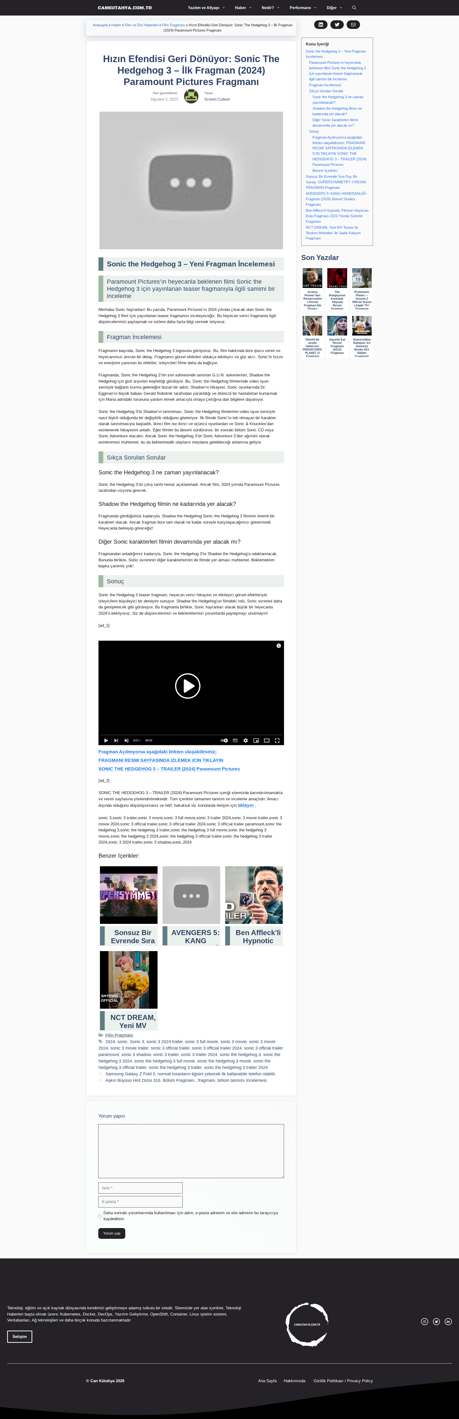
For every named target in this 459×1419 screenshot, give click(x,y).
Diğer (332, 8)
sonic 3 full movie (201, 1041)
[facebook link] (448, 1321)
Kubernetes (70, 1314)
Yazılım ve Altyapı (203, 8)
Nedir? (268, 8)
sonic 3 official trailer (170, 1048)
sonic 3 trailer (166, 1054)
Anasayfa (100, 25)
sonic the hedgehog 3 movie (224, 1061)
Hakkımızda (294, 1381)
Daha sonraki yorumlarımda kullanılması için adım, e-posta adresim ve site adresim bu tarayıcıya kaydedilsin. (191, 1216)
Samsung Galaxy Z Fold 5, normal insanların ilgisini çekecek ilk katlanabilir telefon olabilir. (190, 1074)
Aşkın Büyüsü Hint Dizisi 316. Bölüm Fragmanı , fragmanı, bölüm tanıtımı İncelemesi (186, 1080)
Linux (194, 1314)
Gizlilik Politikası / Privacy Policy (342, 1381)
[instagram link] (424, 1321)
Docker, (90, 1314)
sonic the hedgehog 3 (240, 1054)
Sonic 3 (137, 1041)
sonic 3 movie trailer (129, 1048)
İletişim (20, 1336)
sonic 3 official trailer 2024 (217, 1048)
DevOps (105, 1314)
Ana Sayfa (267, 1381)
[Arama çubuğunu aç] (354, 8)
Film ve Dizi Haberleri (141, 25)
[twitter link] (436, 1321)
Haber (240, 8)
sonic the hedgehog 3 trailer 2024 (236, 1067)
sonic (122, 1041)
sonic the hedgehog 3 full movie (164, 1061)
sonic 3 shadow (136, 1054)
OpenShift (159, 1314)
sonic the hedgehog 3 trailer (175, 1067)
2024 (110, 1041)
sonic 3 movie (233, 1041)
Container (178, 1314)
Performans (300, 8)
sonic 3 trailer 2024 (199, 1054)
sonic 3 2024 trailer (165, 1041)
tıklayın (246, 805)
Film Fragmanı (173, 25)
